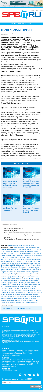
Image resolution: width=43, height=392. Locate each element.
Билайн (3, 249)
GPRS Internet (5, 292)
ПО (39, 363)
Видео (30, 353)
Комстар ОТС (10, 265)
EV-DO (39, 290)
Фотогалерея (6, 355)
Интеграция (20, 361)
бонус (25, 300)
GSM (2, 251)
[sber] (21, 4)
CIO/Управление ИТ (27, 359)
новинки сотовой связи (21, 247)
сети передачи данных (32, 267)
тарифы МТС (9, 251)
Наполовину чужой (10, 230)
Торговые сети (22, 363)
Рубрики (13, 23)
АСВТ (6, 259)
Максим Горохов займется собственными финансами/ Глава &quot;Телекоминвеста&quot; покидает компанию (22, 235)
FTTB (29, 300)
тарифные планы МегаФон (15, 283)
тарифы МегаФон (20, 251)
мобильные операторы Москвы (27, 273)
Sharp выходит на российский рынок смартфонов (10, 208)
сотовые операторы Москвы (16, 271)
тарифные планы (32, 251)
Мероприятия (29, 350)
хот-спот (22, 265)
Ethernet (33, 257)
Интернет (5, 359)
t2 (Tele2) (14, 292)
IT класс (4, 352)
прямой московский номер (15, 267)
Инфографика (16, 355)
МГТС (33, 300)
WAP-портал (15, 269)
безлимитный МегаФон (18, 281)
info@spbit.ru (6, 342)
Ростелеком (5, 296)
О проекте (5, 326)
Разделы (21, 23)
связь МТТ (30, 292)
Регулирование (21, 364)
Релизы (25, 353)
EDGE (34, 249)
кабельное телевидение (17, 259)
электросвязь (5, 269)
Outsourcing (5, 364)
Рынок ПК (5, 363)
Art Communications (21, 263)
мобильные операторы (8, 273)
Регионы (28, 23)
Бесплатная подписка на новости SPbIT (17, 379)
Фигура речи (17, 353)
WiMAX (35, 261)
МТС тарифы (5, 281)
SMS (18, 296)
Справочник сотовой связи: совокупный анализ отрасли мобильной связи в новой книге (10, 183)
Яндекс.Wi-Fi (21, 261)
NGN (17, 265)
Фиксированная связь (15, 245)
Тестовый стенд (7, 353)
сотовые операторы (32, 271)
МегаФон (4, 253)
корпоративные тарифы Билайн (17, 279)
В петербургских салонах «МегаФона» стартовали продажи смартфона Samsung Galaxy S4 (31, 183)
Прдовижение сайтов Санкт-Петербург (16, 308)
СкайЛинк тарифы (7, 288)
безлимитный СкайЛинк (21, 288)
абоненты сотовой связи (22, 275)
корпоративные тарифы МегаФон (12, 285)
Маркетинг (13, 363)
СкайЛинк (11, 290)
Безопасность (30, 361)
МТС (16, 249)
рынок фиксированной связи (25, 255)
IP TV (7, 302)
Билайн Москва (24, 249)
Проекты (36, 350)
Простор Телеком (15, 302)
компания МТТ (9, 294)
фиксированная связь (26, 253)
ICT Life (32, 352)
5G (7, 263)
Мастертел (18, 290)
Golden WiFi (12, 261)
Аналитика (12, 350)
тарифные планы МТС (32, 283)
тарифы (20, 292)
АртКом (11, 263)
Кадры (13, 364)
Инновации (5, 366)
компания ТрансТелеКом (28, 296)
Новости (4, 350)
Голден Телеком (31, 265)
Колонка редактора (14, 352)
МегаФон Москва (10, 287)
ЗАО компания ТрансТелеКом (20, 298)
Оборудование (32, 363)
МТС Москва (20, 287)
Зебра (3, 302)
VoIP (16, 257)
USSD (21, 269)
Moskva (33, 298)
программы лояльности (14, 300)
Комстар (30, 263)
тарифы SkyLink (30, 287)
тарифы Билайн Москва (14, 277)
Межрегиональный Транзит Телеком (26, 294)
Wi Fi (38, 257)
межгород (13, 296)
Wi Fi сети (29, 261)
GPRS (39, 249)
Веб (37, 361)
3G (30, 249)
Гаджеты (13, 366)
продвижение (32, 290)
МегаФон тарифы (34, 279)
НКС (36, 302)
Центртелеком (30, 302)
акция (25, 290)
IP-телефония (9, 257)
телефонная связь (24, 257)
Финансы (30, 364)
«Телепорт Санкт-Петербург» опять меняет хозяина (21, 239)
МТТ (25, 292)
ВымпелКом (11, 249)
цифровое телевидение (33, 259)
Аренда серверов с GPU (9, 370)
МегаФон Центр (13, 253)
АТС (37, 300)
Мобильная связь (28, 245)
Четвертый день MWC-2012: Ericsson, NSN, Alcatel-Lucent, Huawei (31, 209)
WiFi (2, 259)
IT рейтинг (25, 352)
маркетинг (32, 247)
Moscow (3, 300)
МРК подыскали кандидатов (13, 228)
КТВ (23, 302)
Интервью (20, 350)
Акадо (38, 247)
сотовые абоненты (7, 275)
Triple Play (4, 261)
